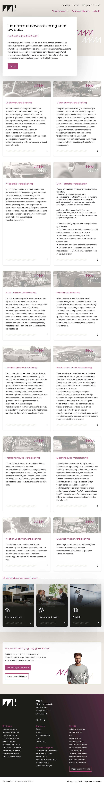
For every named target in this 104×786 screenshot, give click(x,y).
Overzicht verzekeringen (77, 762)
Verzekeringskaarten (43, 735)
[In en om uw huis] (18, 605)
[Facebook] (40, 720)
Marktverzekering (75, 738)
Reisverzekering (41, 756)
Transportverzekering (76, 750)
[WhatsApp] (37, 720)
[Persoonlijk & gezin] (52, 605)
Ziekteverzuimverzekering (78, 753)
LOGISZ (30, 781)
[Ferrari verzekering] (77, 305)
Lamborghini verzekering (11, 744)
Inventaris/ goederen (76, 741)
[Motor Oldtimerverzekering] (27, 544)
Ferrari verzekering (9, 741)
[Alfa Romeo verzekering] (27, 305)
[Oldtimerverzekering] (27, 119)
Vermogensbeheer (42, 762)
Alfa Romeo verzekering (11, 738)
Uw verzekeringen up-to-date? (46, 750)
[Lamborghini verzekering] (27, 388)
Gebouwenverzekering (77, 729)
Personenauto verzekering (12, 750)
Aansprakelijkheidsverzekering (46, 759)
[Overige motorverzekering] (77, 544)
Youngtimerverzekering (11, 732)
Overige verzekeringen (44, 765)
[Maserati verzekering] (27, 213)
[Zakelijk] (85, 605)
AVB (70, 735)
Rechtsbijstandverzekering (45, 753)
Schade (38, 732)
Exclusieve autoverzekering (12, 747)
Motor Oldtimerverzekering (12, 756)
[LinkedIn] (44, 720)
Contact (38, 729)
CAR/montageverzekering (78, 756)
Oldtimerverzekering (10, 729)
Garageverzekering (75, 732)
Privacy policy (40, 741)
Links (37, 738)
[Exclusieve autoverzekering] (77, 388)
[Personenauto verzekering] (27, 474)
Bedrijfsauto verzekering (11, 753)
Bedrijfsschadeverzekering (78, 744)
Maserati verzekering (10, 735)
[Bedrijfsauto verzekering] (77, 474)
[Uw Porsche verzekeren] (77, 213)
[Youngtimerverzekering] (77, 119)
